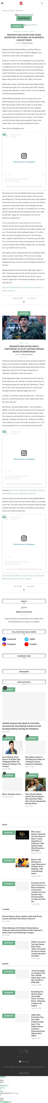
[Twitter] (26, 1051)
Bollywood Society (8, 10)
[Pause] (3, 1077)
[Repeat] (4, 1086)
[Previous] (0, 1077)
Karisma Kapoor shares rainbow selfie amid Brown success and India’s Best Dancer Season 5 (22, 917)
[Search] (42, 3)
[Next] (4, 1077)
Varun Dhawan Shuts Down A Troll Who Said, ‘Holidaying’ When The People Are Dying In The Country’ (11, 761)
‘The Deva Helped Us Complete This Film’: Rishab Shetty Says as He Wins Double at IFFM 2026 (38, 976)
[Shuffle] (1, 1086)
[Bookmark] (46, 3)
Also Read (5, 287)
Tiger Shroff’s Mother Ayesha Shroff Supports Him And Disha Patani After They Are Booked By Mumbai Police (35, 798)
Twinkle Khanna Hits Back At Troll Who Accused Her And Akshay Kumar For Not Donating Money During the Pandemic (21, 726)
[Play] (2, 1077)
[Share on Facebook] (21, 302)
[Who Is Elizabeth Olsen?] (12, 784)
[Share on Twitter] (24, 302)
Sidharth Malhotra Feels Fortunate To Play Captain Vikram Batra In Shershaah (24, 349)
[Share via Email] (28, 302)
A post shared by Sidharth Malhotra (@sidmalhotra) (24, 186)
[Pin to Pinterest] (26, 302)
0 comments (31, 298)
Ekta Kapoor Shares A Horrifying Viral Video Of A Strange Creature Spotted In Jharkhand (35, 760)
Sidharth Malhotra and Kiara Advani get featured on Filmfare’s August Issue (24, 37)
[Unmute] (2, 1091)
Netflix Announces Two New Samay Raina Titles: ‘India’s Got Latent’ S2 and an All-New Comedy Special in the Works (38, 949)
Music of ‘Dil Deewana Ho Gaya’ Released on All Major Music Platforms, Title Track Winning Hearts (38, 866)
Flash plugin (15, 1093)
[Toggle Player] (0, 1084)
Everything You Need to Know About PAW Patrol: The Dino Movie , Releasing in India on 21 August (38, 999)
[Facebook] (21, 1051)
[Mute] (1, 1091)
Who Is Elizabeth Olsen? (11, 794)
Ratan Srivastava (27, 43)
